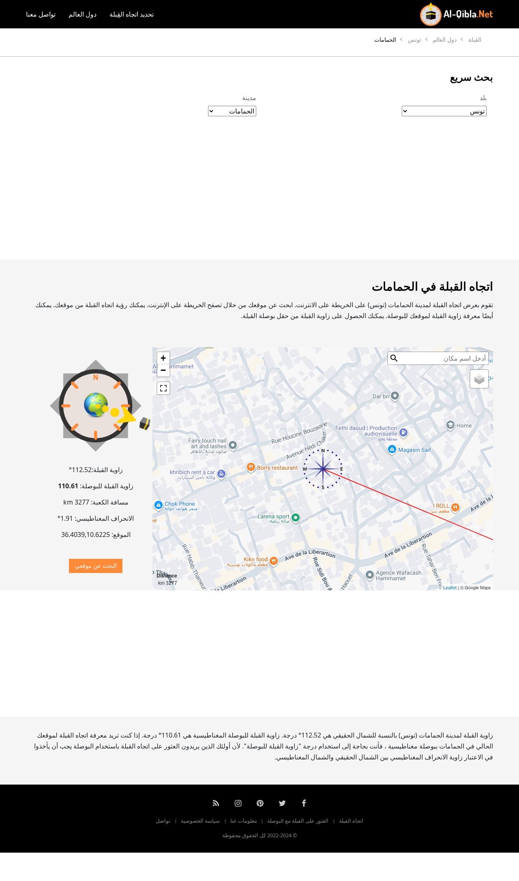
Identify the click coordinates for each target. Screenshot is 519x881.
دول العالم (83, 14)
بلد (483, 97)
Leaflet (450, 587)
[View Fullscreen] (163, 388)
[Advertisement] (259, 196)
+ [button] (163, 358)
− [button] (163, 370)
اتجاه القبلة (351, 820)
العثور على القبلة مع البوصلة (297, 820)
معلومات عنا (243, 820)
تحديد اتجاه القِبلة (131, 14)
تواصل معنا (41, 14)
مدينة (249, 97)
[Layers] (479, 379)
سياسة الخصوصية (200, 820)
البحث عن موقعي (96, 565)
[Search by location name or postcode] (394, 358)
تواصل (163, 820)
